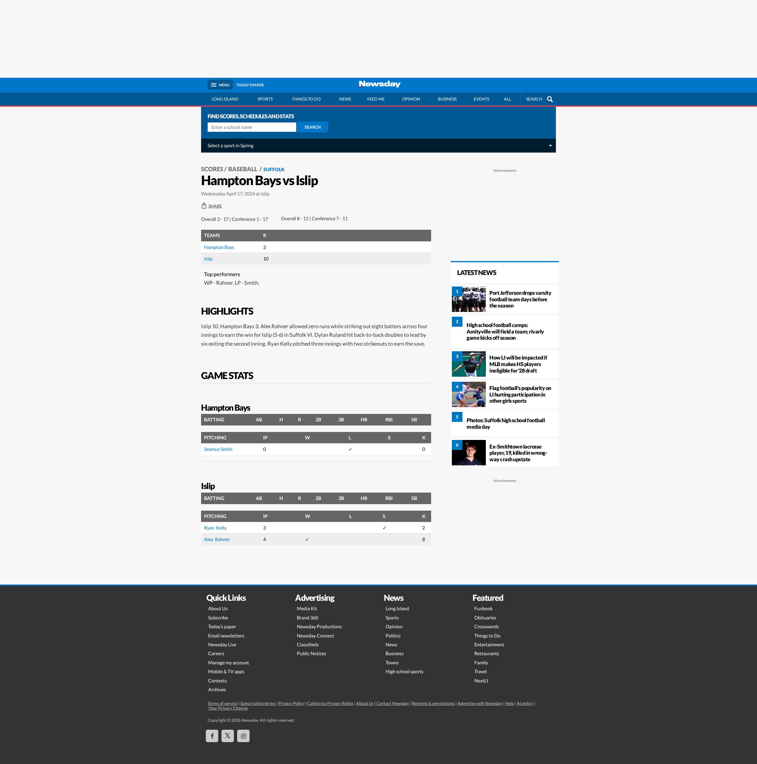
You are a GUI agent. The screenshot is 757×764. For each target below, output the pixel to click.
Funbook (483, 608)
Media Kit (307, 608)
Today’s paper (222, 626)
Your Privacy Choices (228, 707)
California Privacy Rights (330, 703)
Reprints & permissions (433, 703)
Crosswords (486, 626)
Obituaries (485, 617)
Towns (392, 662)
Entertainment (489, 644)
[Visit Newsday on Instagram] (243, 736)
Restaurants (486, 653)
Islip (208, 258)
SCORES (212, 168)
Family (481, 662)
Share (215, 206)
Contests (217, 680)
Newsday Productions (319, 626)
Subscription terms (257, 703)
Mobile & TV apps (226, 671)
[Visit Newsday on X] (227, 736)
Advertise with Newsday (479, 703)
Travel (480, 671)
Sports (265, 98)
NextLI (481, 680)
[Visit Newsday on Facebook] (212, 736)
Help (509, 703)
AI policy (525, 703)
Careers (216, 653)
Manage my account (228, 662)
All (507, 98)
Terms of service (222, 703)
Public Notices (311, 653)
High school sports (404, 671)
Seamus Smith (218, 449)
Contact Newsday (392, 703)
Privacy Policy (291, 703)
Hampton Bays (219, 247)
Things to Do (487, 635)
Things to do (306, 98)
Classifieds (308, 644)
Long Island (225, 98)
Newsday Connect (315, 635)
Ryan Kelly (215, 527)
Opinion (411, 98)
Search (313, 127)
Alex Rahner (217, 539)
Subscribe (218, 617)
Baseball (243, 168)
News (345, 98)
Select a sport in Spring (230, 145)
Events (481, 98)
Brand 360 (307, 617)
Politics (393, 635)
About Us (218, 608)
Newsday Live (222, 644)
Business (447, 98)
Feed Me (376, 98)
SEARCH (534, 98)
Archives (217, 689)
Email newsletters (226, 635)
